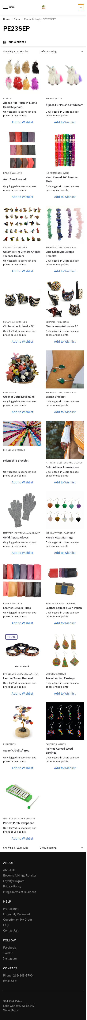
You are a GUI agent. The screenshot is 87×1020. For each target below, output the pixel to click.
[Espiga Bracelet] (65, 369)
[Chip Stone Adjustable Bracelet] (65, 224)
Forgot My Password (16, 914)
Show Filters (17, 42)
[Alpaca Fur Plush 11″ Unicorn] (65, 76)
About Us (9, 870)
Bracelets (70, 247)
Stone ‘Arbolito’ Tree (16, 750)
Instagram (10, 958)
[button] (80, 7)
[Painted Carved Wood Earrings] (65, 721)
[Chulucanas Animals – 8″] (65, 299)
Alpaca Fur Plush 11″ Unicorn (64, 105)
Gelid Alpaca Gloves (16, 537)
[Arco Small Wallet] (22, 150)
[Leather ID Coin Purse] (22, 581)
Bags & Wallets (12, 173)
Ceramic (8, 247)
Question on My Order (17, 919)
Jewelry (22, 674)
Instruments (54, 173)
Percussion (28, 818)
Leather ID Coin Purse (17, 608)
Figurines (20, 247)
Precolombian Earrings (60, 678)
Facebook (9, 947)
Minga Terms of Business (19, 892)
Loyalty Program (13, 881)
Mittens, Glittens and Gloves (64, 462)
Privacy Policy (12, 886)
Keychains (9, 392)
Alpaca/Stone (54, 247)
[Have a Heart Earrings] (65, 510)
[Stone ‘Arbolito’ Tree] (22, 721)
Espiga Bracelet (55, 397)
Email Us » (10, 981)
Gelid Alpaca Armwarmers (62, 467)
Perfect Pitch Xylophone (18, 823)
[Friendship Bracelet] (22, 433)
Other (21, 450)
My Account (11, 909)
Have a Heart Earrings (59, 537)
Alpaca (7, 98)
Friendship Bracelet (16, 460)
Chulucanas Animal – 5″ (18, 326)
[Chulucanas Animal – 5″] (22, 299)
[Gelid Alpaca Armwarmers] (65, 440)
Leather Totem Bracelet (18, 678)
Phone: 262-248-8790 (18, 975)
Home (6, 19)
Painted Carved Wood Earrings (59, 751)
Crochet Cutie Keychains (18, 397)
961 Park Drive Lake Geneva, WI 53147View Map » (18, 1005)
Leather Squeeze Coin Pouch (64, 608)
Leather (71, 603)
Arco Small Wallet (14, 179)
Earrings (69, 533)
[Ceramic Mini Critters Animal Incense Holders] (22, 224)
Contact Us (10, 930)
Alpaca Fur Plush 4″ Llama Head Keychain (20, 105)
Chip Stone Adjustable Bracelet (60, 254)
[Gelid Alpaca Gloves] (22, 510)
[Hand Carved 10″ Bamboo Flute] (65, 150)
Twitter (8, 953)
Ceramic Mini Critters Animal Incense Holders (21, 254)
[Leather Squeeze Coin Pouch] (65, 581)
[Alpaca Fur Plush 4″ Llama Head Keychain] (22, 76)
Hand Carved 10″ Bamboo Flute (62, 179)
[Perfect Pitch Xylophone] (22, 796)
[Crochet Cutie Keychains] (22, 369)
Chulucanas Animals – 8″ (62, 326)
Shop (17, 19)
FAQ (6, 925)
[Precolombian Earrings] (65, 651)
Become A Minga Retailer (19, 875)
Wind (66, 173)
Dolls (59, 98)
